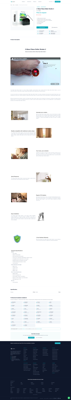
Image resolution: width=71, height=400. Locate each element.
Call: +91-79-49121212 (39, 337)
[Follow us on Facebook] (54, 398)
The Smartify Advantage (36, 374)
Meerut (31, 391)
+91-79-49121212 (14, 356)
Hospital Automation (45, 353)
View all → (25, 360)
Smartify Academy (35, 367)
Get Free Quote (57, 1)
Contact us (23, 328)
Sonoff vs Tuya (54, 367)
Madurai (12, 391)
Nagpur (43, 388)
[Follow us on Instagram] (57, 398)
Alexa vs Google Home (55, 371)
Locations (39, 1)
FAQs (43, 367)
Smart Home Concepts (36, 371)
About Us (44, 364)
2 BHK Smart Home (54, 352)
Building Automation (45, 349)
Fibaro (40, 10)
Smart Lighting (25, 349)
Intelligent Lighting (35, 349)
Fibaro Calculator (26, 367)
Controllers (25, 352)
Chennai (42, 382)
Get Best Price (55, 27)
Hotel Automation (45, 352)
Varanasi (18, 391)
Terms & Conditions (46, 398)
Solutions (23, 1)
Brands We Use (45, 370)
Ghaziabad (50, 391)
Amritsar (18, 392)
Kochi (30, 388)
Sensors (25, 353)
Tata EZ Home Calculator (27, 370)
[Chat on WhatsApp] (69, 398)
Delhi (21, 382)
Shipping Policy (51, 398)
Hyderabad (52, 382)
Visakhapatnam (57, 388)
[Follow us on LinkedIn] (58, 398)
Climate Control (26, 359)
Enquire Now (43, 27)
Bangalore (12, 382)
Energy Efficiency (35, 359)
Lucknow (18, 388)
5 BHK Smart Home (54, 356)
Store (43, 371)
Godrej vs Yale (54, 364)
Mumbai (32, 382)
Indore (37, 388)
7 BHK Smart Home (54, 359)
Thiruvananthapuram (38, 392)
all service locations (39, 328)
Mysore (24, 392)
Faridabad (43, 391)
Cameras (25, 356)
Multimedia (34, 356)
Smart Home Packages (55, 349)
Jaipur (11, 388)
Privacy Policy (41, 398)
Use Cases (34, 370)
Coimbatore (50, 388)
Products (34, 1)
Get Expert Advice (31, 337)
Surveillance (34, 353)
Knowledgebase (35, 364)
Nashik (37, 391)
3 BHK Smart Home (54, 353)
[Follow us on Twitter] (55, 398)
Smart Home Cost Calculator (27, 364)
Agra (24, 391)
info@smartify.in (14, 357)
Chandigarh (24, 388)
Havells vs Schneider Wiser (56, 370)
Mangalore (31, 392)
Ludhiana (12, 392)
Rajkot (56, 391)
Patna (11, 385)
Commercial (29, 1)
